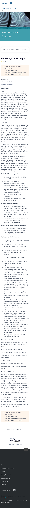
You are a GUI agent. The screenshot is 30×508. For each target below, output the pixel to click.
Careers (3, 465)
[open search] (27, 11)
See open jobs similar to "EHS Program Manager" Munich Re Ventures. (15, 73)
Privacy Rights (5, 497)
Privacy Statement (6, 474)
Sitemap (3, 484)
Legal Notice (4, 481)
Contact (3, 471)
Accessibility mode (6, 490)
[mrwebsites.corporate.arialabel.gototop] (26, 448)
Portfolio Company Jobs (7, 468)
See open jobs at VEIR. (11, 70)
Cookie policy (19, 444)
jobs (4, 49)
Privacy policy (11, 444)
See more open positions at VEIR (15, 429)
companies (10, 49)
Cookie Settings (5, 478)
